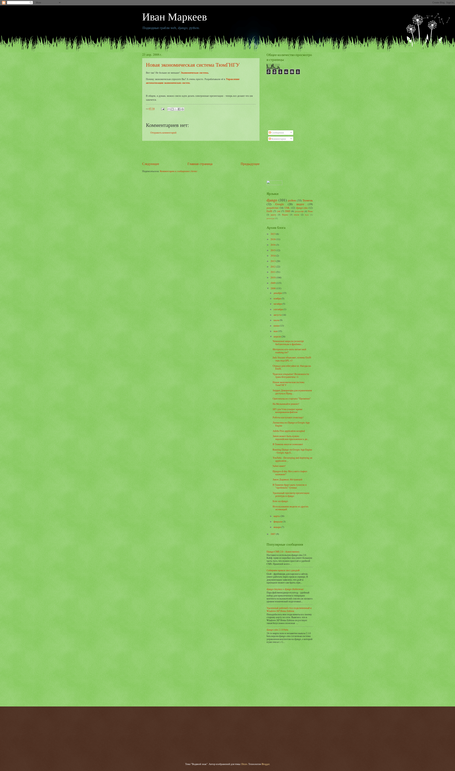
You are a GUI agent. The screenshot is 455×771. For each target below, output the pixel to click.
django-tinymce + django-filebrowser (285, 589)
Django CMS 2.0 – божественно (283, 551)
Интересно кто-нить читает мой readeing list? (289, 351)
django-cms (302, 207)
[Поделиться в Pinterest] (182, 109)
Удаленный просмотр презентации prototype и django (291, 494)
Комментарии (278, 138)
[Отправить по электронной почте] (169, 109)
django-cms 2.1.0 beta (277, 629)
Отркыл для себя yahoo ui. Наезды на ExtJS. (292, 367)
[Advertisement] (200, 151)
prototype (271, 218)
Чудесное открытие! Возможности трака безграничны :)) (291, 375)
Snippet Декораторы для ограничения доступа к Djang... (292, 392)
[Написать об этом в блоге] (172, 109)
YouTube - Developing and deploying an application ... (292, 459)
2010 (273, 277)
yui (278, 211)
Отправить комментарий (163, 132)
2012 (273, 266)
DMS (287, 211)
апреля (277, 336)
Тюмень (308, 200)
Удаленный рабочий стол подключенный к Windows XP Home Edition (289, 609)
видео (300, 204)
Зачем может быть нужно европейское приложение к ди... (291, 437)
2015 (273, 250)
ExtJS (269, 211)
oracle (296, 214)
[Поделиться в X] (176, 109)
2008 (273, 288)
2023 (273, 234)
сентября (278, 309)
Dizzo (244, 764)
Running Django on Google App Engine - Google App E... (292, 451)
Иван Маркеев (174, 16)
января (277, 527)
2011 (273, 272)
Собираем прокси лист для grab (283, 570)
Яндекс (285, 214)
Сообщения (277, 132)
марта (277, 516)
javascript (299, 211)
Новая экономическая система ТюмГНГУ (193, 64)
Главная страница (200, 163)
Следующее (150, 163)
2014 (273, 255)
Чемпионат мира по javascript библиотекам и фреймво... (288, 342)
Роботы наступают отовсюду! (288, 417)
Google (279, 204)
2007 (273, 534)
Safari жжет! (279, 466)
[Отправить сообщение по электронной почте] (162, 108)
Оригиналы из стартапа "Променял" (292, 398)
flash (307, 214)
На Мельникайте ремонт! (286, 403)
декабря (278, 293)
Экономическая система (194, 72)
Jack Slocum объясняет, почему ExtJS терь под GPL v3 (292, 359)
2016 (273, 244)
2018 (273, 239)
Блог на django (280, 501)
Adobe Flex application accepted (289, 431)
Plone (310, 211)
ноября (277, 298)
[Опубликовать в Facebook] (179, 109)
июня (277, 325)
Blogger (265, 764)
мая (276, 331)
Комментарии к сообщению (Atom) (178, 171)
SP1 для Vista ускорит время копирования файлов (287, 410)
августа (278, 314)
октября (278, 303)
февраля (278, 521)
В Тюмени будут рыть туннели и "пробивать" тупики (290, 486)
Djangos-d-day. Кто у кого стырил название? (290, 472)
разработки (273, 207)
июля (277, 320)
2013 (273, 261)
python (292, 200)
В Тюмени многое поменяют (288, 444)
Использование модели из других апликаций (290, 508)
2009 (273, 283)
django (272, 199)
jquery (273, 214)
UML (287, 207)
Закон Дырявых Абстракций (287, 479)
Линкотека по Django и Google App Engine (291, 424)
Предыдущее (250, 163)
